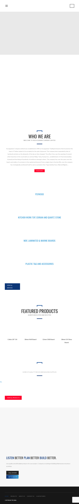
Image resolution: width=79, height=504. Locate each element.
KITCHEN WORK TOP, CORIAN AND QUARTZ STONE (39, 217)
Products (14, 496)
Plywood (30, 386)
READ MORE (39, 170)
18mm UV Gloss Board (66, 340)
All (1, 382)
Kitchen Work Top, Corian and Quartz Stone (22, 382)
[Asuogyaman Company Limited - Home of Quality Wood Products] (39, 6)
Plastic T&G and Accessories (12, 386)
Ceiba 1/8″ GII (12, 339)
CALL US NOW (12, 473)
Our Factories (40, 496)
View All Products (13, 398)
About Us (22, 496)
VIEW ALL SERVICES (10, 287)
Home (6, 496)
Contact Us (30, 496)
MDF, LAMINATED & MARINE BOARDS (39, 240)
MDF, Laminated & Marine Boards (53, 382)
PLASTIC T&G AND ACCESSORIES (39, 263)
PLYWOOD (39, 194)
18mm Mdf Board (30, 339)
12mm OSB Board (48, 339)
